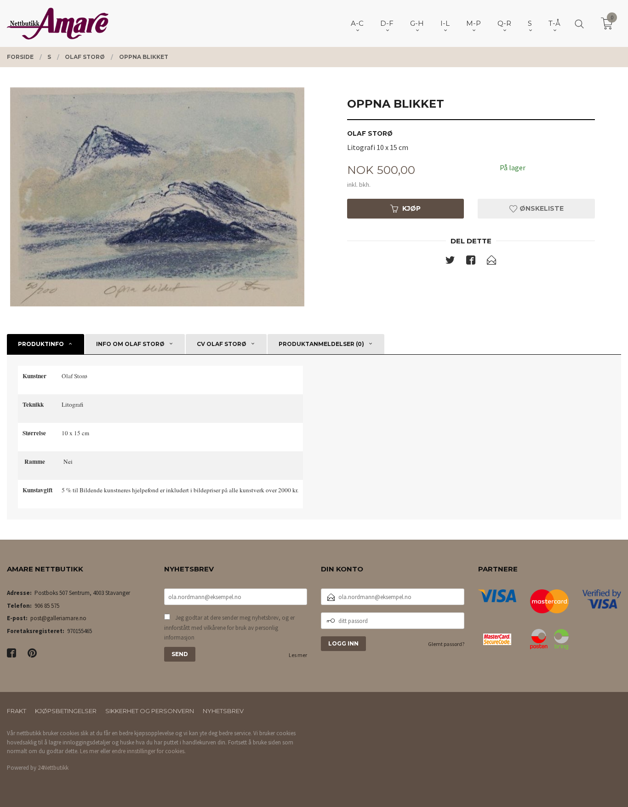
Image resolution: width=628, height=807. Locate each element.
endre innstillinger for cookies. (149, 751)
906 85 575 (46, 606)
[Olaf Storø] (157, 196)
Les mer (298, 654)
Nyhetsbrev (223, 711)
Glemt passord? (446, 643)
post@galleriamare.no (58, 618)
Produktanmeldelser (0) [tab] (321, 343)
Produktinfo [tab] (41, 343)
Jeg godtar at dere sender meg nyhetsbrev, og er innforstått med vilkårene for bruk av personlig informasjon (229, 627)
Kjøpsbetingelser (66, 711)
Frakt (16, 711)
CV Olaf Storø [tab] (221, 343)
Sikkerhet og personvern (149, 711)
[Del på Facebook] (470, 262)
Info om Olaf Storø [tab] (130, 343)
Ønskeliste (541, 208)
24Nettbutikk (53, 768)
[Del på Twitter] (450, 262)
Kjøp (411, 208)
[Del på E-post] (491, 262)
